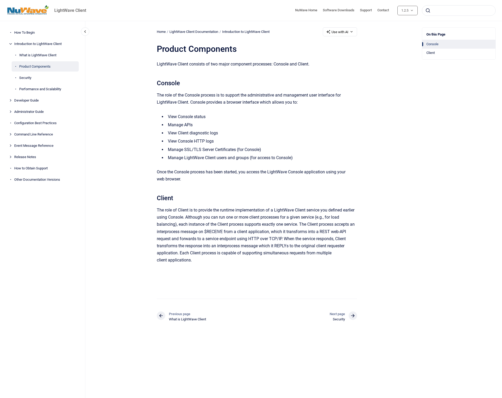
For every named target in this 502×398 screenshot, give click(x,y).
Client (430, 53)
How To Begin (24, 32)
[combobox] (458, 11)
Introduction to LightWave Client (38, 44)
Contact (383, 10)
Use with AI (340, 32)
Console (432, 44)
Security (25, 78)
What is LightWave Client (37, 55)
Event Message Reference (33, 146)
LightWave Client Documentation (193, 32)
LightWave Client (70, 10)
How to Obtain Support (31, 168)
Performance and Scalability (40, 89)
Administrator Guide (29, 112)
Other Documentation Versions (37, 180)
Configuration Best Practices (35, 123)
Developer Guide (26, 100)
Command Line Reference (33, 134)
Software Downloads (338, 10)
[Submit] (428, 10)
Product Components (35, 66)
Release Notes (25, 157)
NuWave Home (306, 10)
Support (366, 10)
